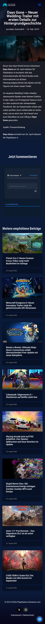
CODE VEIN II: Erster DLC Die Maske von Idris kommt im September (19, 578)
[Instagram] (25, 609)
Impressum (16, 615)
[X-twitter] (19, 609)
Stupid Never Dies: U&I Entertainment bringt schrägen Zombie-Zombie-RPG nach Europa (20, 487)
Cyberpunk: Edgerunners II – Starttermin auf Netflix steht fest (21, 396)
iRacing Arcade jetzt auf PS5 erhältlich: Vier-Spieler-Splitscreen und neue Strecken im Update (22, 440)
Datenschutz (28, 615)
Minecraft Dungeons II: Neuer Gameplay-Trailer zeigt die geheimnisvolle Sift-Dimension (21, 305)
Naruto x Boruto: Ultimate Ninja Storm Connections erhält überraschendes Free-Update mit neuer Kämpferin (22, 351)
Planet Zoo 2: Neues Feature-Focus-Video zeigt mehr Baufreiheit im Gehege (20, 261)
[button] (39, 4)
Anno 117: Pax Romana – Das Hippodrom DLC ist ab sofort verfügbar (20, 533)
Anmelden (33, 175)
